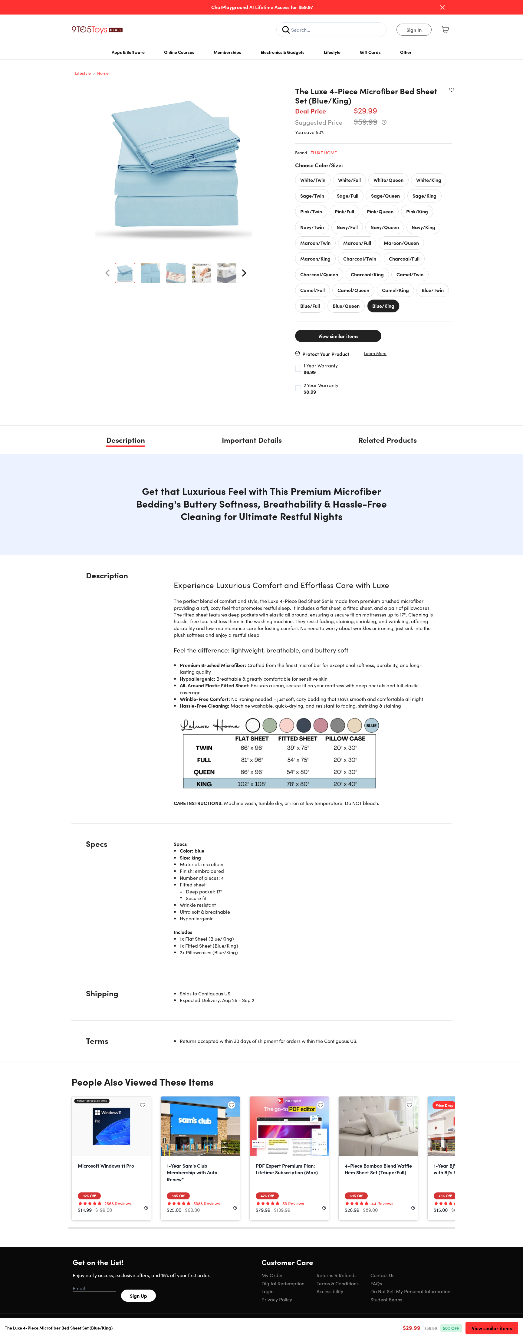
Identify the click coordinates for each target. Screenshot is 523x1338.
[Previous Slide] (107, 273)
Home (103, 73)
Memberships (227, 52)
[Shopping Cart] (445, 30)
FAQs (376, 1283)
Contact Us (382, 1275)
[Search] (286, 30)
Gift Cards (370, 52)
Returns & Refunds (337, 1275)
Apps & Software (128, 52)
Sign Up (138, 1295)
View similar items (338, 336)
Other (406, 52)
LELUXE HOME (322, 153)
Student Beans (386, 1299)
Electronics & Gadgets (282, 52)
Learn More (375, 353)
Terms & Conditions (338, 1283)
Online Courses (179, 52)
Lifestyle (332, 52)
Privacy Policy (277, 1299)
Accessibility (330, 1291)
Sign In (414, 29)
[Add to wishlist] (451, 89)
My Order (272, 1275)
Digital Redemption (283, 1283)
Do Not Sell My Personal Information (410, 1291)
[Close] (442, 7)
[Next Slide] (244, 273)
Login (268, 1291)
